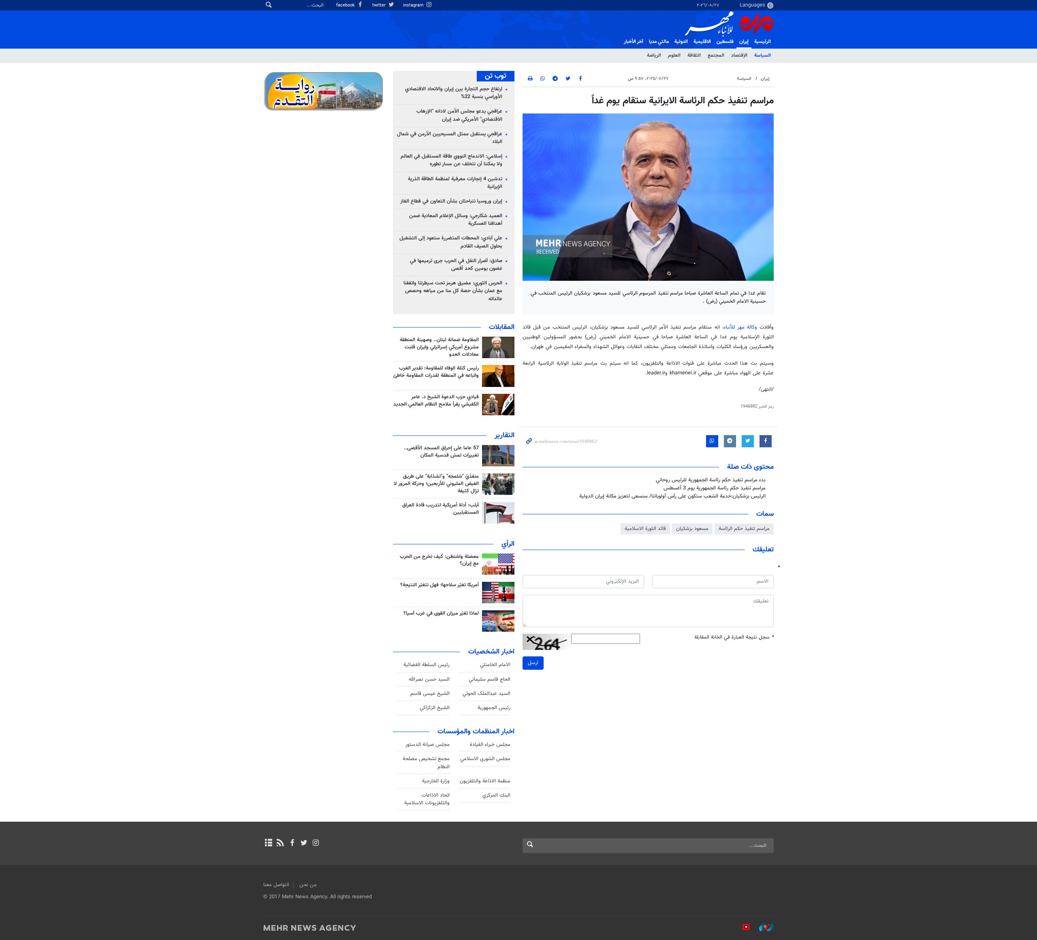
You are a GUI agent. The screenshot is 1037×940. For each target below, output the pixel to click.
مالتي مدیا (659, 42)
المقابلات (501, 327)
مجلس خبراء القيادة (490, 745)
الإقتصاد (739, 55)
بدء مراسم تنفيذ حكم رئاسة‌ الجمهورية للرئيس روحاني (711, 480)
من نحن (308, 885)
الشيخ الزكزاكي (435, 708)
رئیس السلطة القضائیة (426, 665)
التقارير (504, 435)
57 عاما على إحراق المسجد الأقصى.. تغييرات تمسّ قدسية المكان (441, 451)
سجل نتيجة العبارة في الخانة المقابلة (734, 637)
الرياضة (654, 55)
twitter (379, 5)
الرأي (507, 544)
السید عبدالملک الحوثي (486, 694)
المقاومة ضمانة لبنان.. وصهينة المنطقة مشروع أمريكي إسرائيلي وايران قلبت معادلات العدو (439, 347)
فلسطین (725, 42)
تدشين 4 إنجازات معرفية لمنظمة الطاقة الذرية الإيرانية (455, 183)
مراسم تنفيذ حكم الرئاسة (744, 529)
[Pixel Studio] (742, 927)
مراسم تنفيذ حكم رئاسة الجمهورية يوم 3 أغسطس (715, 488)
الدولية (681, 42)
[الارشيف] (268, 843)
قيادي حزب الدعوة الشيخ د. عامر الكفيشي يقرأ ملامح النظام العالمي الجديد (436, 400)
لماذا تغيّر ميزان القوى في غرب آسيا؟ (441, 613)
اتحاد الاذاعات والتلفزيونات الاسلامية (427, 799)
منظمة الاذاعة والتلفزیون (485, 781)
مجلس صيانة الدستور (427, 745)
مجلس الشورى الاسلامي (485, 759)
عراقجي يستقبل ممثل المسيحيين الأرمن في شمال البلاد (449, 138)
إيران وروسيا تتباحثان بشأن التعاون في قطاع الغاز (451, 201)
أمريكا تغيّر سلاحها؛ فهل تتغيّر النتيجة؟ (439, 585)
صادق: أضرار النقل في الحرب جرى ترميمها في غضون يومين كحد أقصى (456, 265)
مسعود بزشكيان (692, 529)
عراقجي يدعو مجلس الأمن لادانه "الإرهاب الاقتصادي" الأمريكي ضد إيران (459, 115)
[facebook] (292, 843)
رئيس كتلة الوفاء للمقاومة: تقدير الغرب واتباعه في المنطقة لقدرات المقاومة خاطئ (436, 372)
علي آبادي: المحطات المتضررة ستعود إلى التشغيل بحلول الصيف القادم (450, 242)
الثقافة (694, 55)
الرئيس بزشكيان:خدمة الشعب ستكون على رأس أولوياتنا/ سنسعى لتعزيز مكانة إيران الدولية (672, 496)
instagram (414, 5)
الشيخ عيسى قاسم (430, 694)
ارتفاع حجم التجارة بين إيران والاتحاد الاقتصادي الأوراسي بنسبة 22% (453, 93)
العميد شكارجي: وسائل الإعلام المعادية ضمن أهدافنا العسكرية (455, 220)
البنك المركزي (496, 795)
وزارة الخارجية (436, 781)
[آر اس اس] (280, 843)
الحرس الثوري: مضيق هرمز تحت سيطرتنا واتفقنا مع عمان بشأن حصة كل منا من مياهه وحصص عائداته (452, 291)
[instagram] (316, 843)
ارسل (533, 663)
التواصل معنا (276, 885)
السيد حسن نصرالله (429, 679)
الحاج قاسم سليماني (489, 679)
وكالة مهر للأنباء (740, 327)
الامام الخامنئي (495, 665)
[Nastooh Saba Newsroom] (762, 927)
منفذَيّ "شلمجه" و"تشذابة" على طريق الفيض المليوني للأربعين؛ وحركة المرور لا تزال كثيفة (436, 483)
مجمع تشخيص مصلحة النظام (426, 763)
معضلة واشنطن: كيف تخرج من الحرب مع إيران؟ (439, 560)
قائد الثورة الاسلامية (645, 529)
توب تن (495, 76)
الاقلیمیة (702, 42)
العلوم (674, 55)
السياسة (762, 55)
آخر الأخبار (633, 42)
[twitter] (304, 843)
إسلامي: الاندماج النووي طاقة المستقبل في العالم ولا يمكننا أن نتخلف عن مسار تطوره (451, 160)
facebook (346, 5)
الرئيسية (762, 42)
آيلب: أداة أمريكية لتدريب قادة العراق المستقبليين (440, 509)
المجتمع (716, 55)
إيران (744, 42)
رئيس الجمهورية (494, 708)
